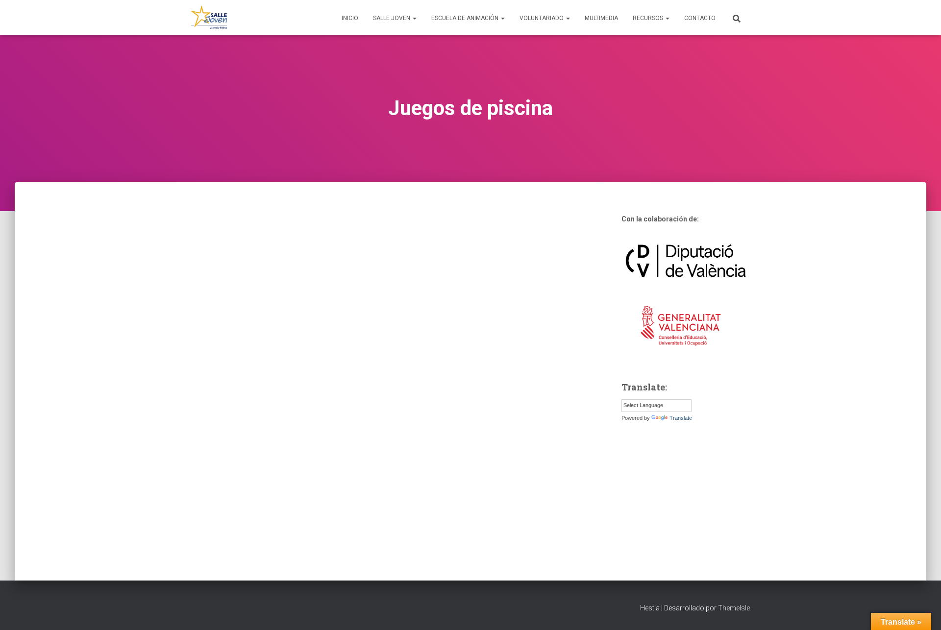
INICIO (350, 18)
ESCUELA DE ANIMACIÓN (465, 18)
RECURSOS (649, 18)
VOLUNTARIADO (542, 18)
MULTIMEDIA (601, 18)
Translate (680, 418)
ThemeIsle (734, 608)
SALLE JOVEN (392, 18)
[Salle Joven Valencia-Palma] (209, 17)
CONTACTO (700, 18)
